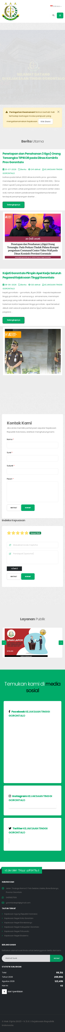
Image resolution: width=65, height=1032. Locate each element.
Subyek (11, 466)
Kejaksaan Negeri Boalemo (16, 935)
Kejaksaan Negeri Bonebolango (18, 922)
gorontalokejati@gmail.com (18, 903)
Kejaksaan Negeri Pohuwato (16, 931)
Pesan (10, 479)
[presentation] (4, 642)
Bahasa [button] (56, 6)
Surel (10, 452)
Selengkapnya (13, 205)
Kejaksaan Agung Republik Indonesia (20, 914)
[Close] (58, 112)
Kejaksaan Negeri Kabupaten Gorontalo (21, 927)
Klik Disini (45, 121)
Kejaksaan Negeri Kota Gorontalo (18, 918)
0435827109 (11, 897)
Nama (10, 439)
